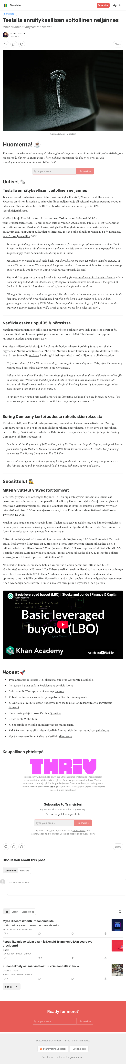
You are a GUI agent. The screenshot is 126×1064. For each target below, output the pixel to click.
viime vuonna (76, 544)
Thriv (47, 158)
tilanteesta (65, 736)
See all (9, 986)
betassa (59, 691)
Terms (66, 1040)
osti (54, 351)
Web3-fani (30, 719)
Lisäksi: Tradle (10, 970)
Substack (47, 1057)
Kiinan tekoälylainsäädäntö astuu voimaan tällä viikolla (41, 966)
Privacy (57, 1040)
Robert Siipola (17, 33)
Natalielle (87, 680)
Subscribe (103, 5)
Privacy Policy (87, 833)
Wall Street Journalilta (16, 236)
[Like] (6, 44)
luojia (69, 685)
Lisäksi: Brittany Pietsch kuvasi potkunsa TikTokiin (31, 925)
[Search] (120, 911)
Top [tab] (6, 911)
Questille (55, 713)
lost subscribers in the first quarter (50, 368)
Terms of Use (79, 830)
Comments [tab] (10, 870)
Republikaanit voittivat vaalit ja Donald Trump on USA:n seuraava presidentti (47, 943)
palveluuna (102, 730)
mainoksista (66, 725)
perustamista (32, 583)
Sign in (117, 5)
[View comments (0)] (13, 44)
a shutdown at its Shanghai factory (95, 277)
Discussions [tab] (28, 911)
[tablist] (17, 870)
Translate (10, 14)
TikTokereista (47, 680)
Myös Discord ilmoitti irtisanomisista (28, 921)
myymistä (81, 697)
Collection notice (81, 1040)
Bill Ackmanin (50, 346)
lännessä (14, 707)
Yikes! (6, 949)
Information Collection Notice (62, 833)
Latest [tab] (15, 911)
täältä (52, 786)
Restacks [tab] (24, 870)
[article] (63, 927)
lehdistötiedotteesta (29, 437)
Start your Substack (54, 1048)
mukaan (34, 355)
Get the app (79, 1048)
